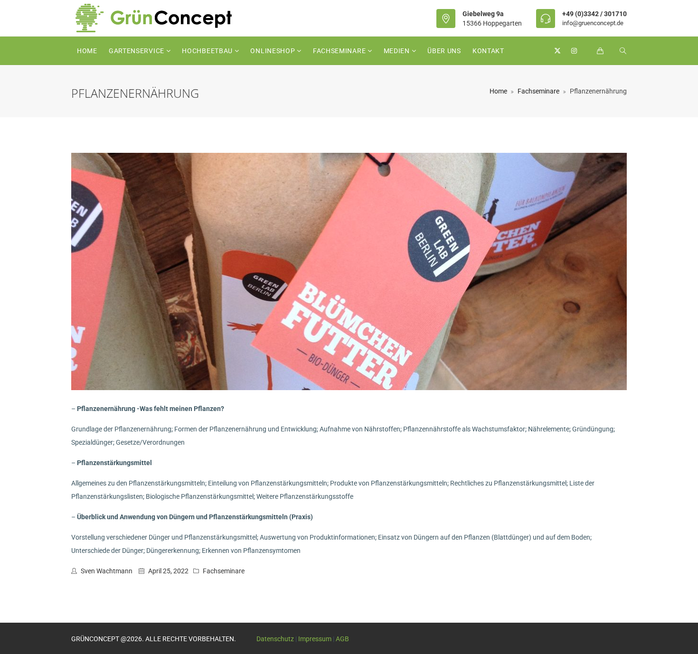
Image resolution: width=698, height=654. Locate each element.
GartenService (137, 51)
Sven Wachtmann (106, 571)
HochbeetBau (208, 51)
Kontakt (488, 51)
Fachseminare (340, 51)
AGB (342, 639)
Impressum (314, 639)
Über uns (444, 51)
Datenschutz (275, 639)
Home (87, 51)
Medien (398, 51)
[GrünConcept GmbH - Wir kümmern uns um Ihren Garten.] (160, 18)
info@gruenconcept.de (592, 23)
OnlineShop (273, 51)
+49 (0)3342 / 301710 (594, 14)
